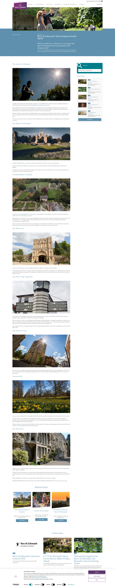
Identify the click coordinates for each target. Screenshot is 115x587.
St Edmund (81, 4)
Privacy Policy (36, 577)
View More (22, 520)
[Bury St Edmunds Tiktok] (100, 1)
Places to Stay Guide (62, 480)
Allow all (97, 572)
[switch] (42, 585)
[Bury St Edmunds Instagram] (99, 1)
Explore (30, 4)
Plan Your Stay (39, 4)
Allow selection (97, 576)
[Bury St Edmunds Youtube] (102, 1)
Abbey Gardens (25, 268)
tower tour (34, 214)
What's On (49, 4)
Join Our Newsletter (91, 1)
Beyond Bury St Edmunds (70, 4)
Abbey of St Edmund (26, 163)
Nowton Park (15, 416)
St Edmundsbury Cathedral (43, 105)
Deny (97, 580)
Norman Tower (17, 370)
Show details (70, 584)
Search (98, 4)
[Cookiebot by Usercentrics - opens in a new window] (16, 585)
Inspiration (57, 4)
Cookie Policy (44, 577)
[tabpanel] (22, 508)
